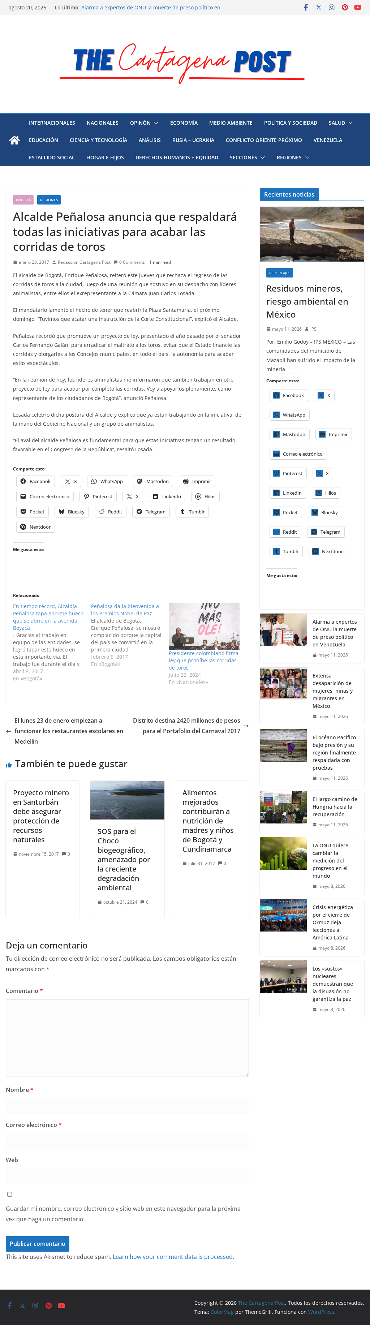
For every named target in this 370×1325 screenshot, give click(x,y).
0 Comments (132, 262)
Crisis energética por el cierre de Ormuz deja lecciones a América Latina (333, 922)
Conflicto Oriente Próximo (264, 140)
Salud (337, 122)
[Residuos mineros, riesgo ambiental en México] (312, 234)
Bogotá (23, 199)
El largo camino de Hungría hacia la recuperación (335, 807)
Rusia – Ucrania (193, 140)
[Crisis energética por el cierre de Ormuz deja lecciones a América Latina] (283, 927)
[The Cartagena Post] (14, 140)
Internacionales (52, 122)
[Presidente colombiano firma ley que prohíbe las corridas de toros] (204, 626)
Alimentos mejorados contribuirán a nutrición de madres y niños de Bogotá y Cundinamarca (208, 821)
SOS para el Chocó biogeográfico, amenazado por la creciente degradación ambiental (124, 859)
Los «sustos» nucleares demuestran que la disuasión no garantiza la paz (333, 983)
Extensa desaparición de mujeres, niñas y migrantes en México (333, 690)
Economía (184, 122)
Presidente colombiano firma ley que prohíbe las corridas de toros (203, 660)
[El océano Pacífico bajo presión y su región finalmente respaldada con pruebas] (283, 758)
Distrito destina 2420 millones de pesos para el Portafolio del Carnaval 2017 (186, 726)
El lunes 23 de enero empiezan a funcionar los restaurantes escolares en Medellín (68, 731)
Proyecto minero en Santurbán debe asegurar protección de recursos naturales (41, 816)
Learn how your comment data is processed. (173, 1257)
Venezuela (328, 140)
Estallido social (52, 157)
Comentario (24, 991)
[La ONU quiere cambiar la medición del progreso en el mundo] (283, 866)
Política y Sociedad (290, 122)
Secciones (243, 157)
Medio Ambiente (231, 122)
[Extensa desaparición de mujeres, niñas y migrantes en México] (283, 696)
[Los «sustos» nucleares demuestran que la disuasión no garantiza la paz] (283, 989)
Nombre (20, 1090)
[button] (155, 123)
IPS (313, 329)
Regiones (289, 157)
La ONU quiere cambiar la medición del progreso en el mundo (330, 860)
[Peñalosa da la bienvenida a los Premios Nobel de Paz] (130, 635)
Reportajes (279, 272)
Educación (43, 140)
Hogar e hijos (105, 157)
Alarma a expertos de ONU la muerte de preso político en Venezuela (335, 633)
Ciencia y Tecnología (98, 140)
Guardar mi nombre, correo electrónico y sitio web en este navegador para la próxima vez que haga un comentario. (123, 1214)
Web (12, 1160)
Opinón (140, 122)
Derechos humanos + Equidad (176, 157)
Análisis (150, 140)
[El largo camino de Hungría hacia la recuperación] (283, 812)
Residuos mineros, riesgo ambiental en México (307, 301)
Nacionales (103, 122)
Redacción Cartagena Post (84, 262)
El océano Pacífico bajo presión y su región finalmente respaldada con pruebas (334, 752)
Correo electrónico (34, 1125)
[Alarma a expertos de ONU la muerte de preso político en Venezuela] (283, 638)
